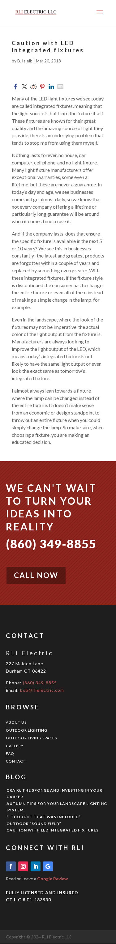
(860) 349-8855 (40, 682)
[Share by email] (60, 86)
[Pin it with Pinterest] (42, 86)
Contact (15, 761)
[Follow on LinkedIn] (36, 866)
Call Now (36, 575)
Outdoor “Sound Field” (33, 823)
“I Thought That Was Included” (43, 816)
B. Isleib (24, 60)
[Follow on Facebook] (11, 866)
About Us (16, 722)
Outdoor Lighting (26, 730)
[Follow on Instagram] (23, 866)
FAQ (10, 753)
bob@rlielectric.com (42, 690)
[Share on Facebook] (15, 86)
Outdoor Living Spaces (31, 738)
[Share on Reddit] (33, 86)
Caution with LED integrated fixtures (52, 830)
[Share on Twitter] (24, 86)
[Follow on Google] (48, 866)
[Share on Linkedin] (51, 86)
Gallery (15, 745)
